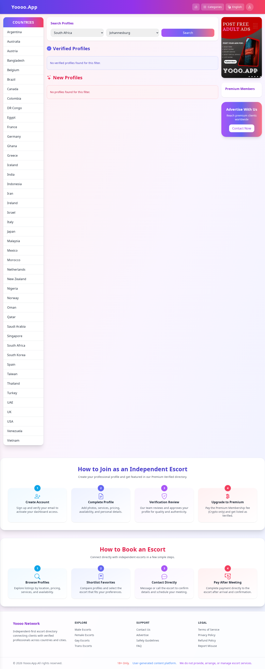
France (12, 127)
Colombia (14, 98)
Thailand (13, 383)
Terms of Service (208, 629)
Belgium (13, 70)
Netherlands (16, 269)
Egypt (11, 117)
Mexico (12, 250)
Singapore (14, 336)
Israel (11, 212)
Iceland (12, 165)
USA (10, 421)
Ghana (12, 146)
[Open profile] (250, 7)
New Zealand (16, 279)
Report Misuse (207, 646)
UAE (10, 402)
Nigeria (12, 288)
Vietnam (13, 440)
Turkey (12, 393)
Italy (10, 222)
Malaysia (13, 241)
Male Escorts (83, 629)
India (11, 174)
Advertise (142, 635)
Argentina (14, 32)
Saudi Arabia (16, 326)
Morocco (13, 260)
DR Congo (14, 108)
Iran (10, 193)
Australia (13, 41)
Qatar (11, 317)
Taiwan (12, 374)
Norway (13, 298)
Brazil (11, 79)
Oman (11, 307)
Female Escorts (84, 635)
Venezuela (14, 431)
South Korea (16, 355)
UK (9, 412)
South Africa (16, 345)
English (237, 7)
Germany (14, 136)
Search (188, 33)
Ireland (12, 203)
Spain (11, 364)
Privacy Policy (206, 635)
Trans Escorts (83, 646)
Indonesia (14, 184)
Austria (12, 51)
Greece (12, 155)
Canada (12, 89)
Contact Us (143, 629)
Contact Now (241, 128)
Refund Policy (207, 640)
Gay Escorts (82, 640)
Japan (11, 231)
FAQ (139, 646)
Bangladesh (15, 60)
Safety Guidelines (147, 640)
